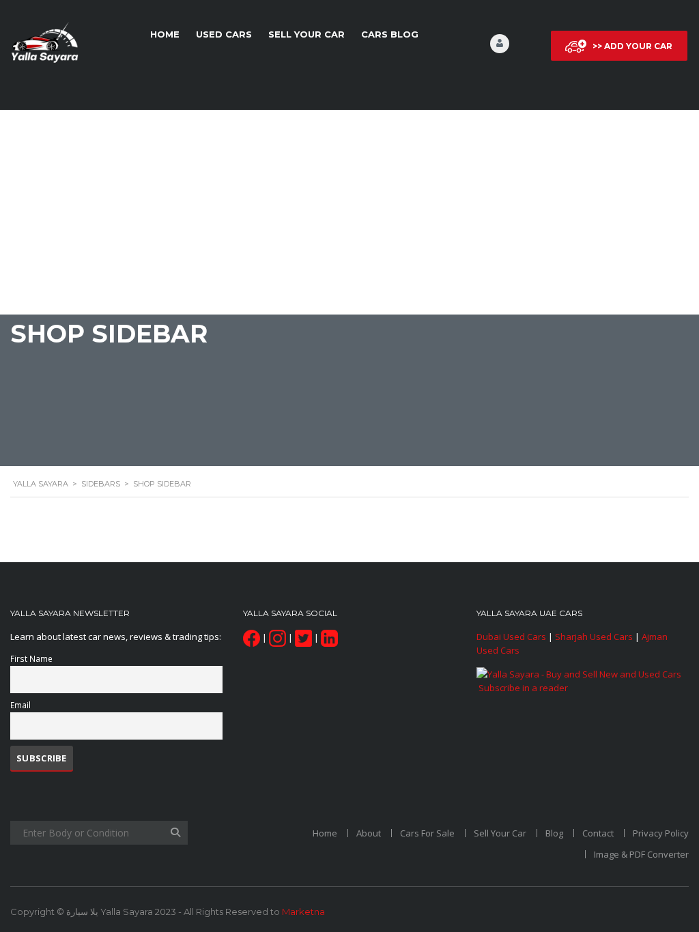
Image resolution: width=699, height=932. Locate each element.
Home (165, 34)
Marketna (303, 911)
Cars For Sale (427, 833)
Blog (554, 833)
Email (20, 704)
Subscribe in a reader (523, 688)
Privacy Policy (661, 833)
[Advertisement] (349, 212)
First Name (31, 658)
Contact (598, 833)
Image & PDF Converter (641, 854)
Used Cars (224, 34)
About (368, 833)
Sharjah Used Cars (594, 636)
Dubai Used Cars (511, 636)
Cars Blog (389, 34)
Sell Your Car (306, 34)
